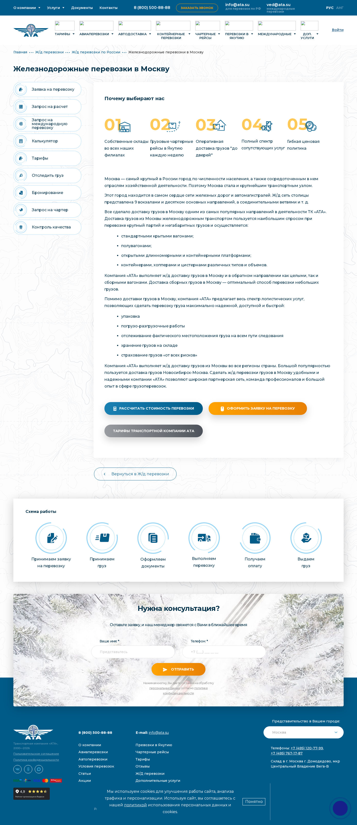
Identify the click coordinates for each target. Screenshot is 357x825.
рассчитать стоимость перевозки (156, 408)
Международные (274, 34)
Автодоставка (132, 34)
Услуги (53, 8)
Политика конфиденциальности (36, 759)
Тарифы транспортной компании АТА (153, 431)
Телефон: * (199, 641)
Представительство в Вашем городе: (306, 721)
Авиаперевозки (94, 34)
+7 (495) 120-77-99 (307, 748)
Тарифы (62, 34)
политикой (135, 805)
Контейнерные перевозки (171, 36)
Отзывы (143, 766)
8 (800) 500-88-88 (152, 7)
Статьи (84, 773)
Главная (20, 52)
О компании (24, 8)
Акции (84, 780)
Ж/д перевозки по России (96, 52)
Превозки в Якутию (154, 745)
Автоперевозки (92, 759)
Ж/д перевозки (49, 52)
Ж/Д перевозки (150, 773)
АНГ (340, 8)
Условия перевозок (96, 766)
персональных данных (164, 688)
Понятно (254, 801)
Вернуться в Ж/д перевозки (140, 474)
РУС (330, 8)
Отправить (182, 669)
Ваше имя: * (109, 641)
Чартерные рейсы (205, 36)
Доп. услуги (307, 36)
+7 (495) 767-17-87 (287, 753)
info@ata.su (237, 4)
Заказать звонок (197, 8)
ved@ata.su (278, 4)
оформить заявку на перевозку (261, 408)
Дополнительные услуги (158, 780)
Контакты (109, 8)
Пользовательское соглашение (36, 753)
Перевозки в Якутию (236, 36)
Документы (82, 8)
